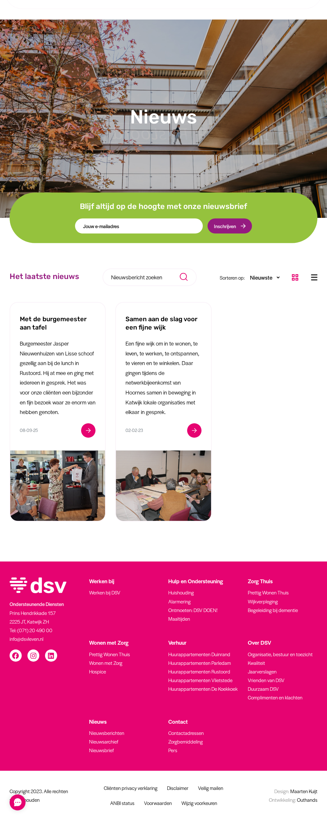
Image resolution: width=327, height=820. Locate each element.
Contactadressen (186, 732)
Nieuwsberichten (106, 732)
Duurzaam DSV (263, 688)
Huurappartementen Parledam (199, 662)
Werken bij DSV (104, 592)
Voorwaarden (158, 803)
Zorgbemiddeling (185, 741)
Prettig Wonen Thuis (268, 592)
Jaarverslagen (262, 671)
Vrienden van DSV (266, 680)
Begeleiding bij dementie (273, 610)
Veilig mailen (210, 787)
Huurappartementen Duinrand (199, 654)
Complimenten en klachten (275, 697)
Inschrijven (225, 226)
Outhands (293, 799)
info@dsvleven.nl (26, 638)
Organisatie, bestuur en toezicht (280, 654)
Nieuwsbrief (101, 750)
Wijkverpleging (263, 601)
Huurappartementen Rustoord (199, 671)
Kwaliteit (256, 662)
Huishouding (181, 592)
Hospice (97, 671)
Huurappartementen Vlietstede (200, 680)
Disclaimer (177, 787)
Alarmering (179, 601)
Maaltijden (179, 618)
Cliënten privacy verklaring (130, 787)
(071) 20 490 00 (34, 630)
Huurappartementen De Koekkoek (203, 688)
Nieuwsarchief (103, 741)
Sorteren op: (232, 277)
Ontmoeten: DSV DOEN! (192, 610)
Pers (172, 750)
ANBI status (122, 803)
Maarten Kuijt (295, 791)
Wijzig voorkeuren (199, 803)
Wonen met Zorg (105, 662)
